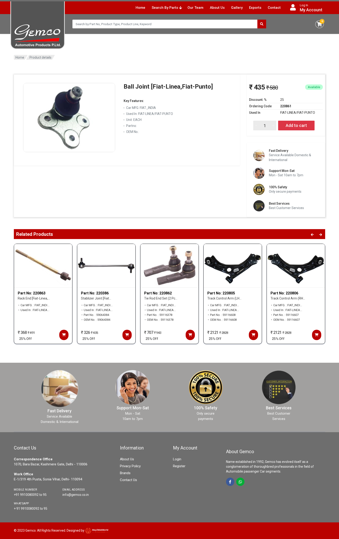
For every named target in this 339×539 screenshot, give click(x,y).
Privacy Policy (130, 466)
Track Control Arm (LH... (224, 298)
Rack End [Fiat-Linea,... (34, 298)
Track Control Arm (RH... (288, 298)
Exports (255, 8)
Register (179, 466)
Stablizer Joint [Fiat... (96, 298)
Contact (274, 8)
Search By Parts (165, 8)
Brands (125, 473)
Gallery (237, 8)
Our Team (195, 8)
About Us (217, 8)
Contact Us (128, 480)
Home (140, 8)
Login (177, 459)
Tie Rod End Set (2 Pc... (160, 298)
